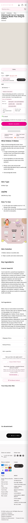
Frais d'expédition (5, 119)
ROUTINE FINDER (18, 482)
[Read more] (22, 5)
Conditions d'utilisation (6, 513)
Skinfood (3, 20)
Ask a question (7, 351)
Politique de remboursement (7, 518)
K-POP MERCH (17, 493)
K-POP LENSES (17, 498)
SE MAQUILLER (17, 480)
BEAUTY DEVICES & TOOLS (18, 490)
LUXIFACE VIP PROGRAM (20, 502)
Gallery (14, 69)
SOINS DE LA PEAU (18, 478)
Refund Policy (7, 344)
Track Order (4, 489)
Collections (9, 13)
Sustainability (4, 493)
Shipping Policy (7, 338)
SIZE (2, 84)
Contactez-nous (5, 519)
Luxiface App (4, 488)
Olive (15, 13)
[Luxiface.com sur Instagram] (15, 455)
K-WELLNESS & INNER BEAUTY (19, 496)
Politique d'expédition (6, 516)
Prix (2, 73)
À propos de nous (20, 518)
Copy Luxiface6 (21, 79)
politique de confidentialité (7, 514)
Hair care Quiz (4, 484)
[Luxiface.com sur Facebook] (17, 455)
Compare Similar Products (15, 361)
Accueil (3, 13)
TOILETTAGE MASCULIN (19, 484)
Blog (2, 486)
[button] (14, 128)
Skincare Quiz (4, 482)
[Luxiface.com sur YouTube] (20, 455)
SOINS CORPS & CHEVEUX (18, 487)
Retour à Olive (15, 435)
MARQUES (16, 500)
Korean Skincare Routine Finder (7, 479)
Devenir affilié (4, 492)
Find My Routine (14, 374)
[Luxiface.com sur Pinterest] (23, 455)
